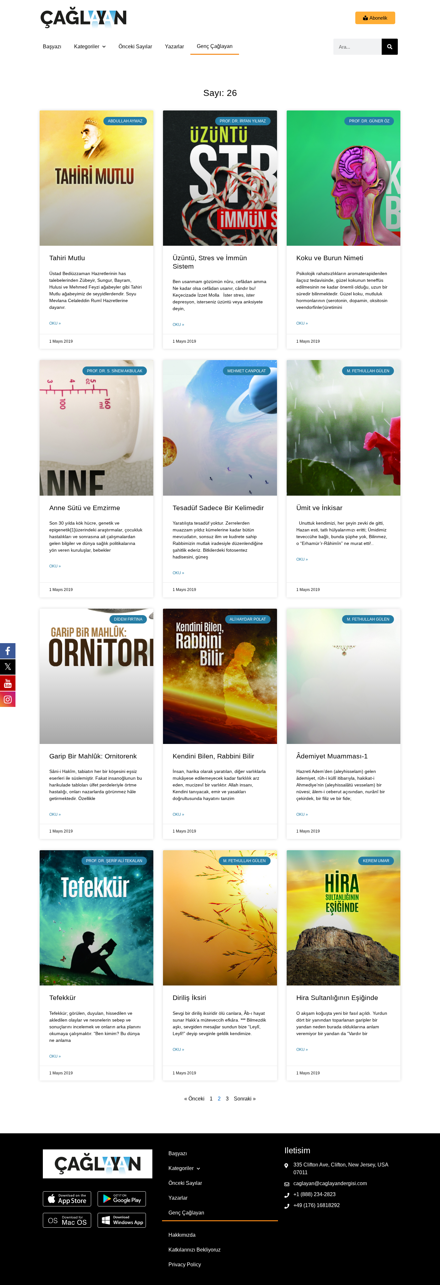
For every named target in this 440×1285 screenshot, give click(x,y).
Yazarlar (174, 46)
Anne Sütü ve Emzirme (84, 507)
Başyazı (52, 46)
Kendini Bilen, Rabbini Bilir (213, 756)
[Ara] (390, 47)
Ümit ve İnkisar (319, 507)
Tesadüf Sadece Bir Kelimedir (218, 507)
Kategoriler (86, 46)
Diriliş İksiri (189, 997)
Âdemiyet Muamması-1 (332, 756)
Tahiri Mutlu (67, 258)
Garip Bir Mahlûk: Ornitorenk (93, 756)
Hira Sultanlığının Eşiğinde (337, 997)
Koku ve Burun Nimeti (329, 258)
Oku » (55, 323)
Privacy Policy (184, 1264)
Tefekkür (62, 997)
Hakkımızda (182, 1235)
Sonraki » (245, 1098)
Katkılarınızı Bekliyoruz (194, 1249)
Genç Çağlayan (215, 46)
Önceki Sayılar (135, 46)
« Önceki (194, 1098)
